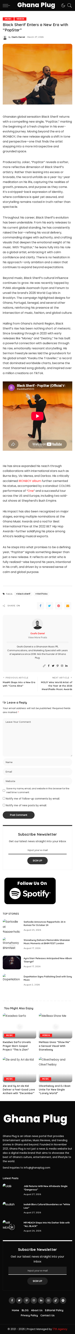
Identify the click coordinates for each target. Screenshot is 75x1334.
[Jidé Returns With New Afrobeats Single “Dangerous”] (12, 1190)
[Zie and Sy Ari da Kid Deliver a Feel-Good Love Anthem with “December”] (19, 1069)
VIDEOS (20, 19)
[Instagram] (62, 666)
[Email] (67, 605)
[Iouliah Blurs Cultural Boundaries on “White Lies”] (12, 1209)
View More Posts (37, 637)
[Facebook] (40, 605)
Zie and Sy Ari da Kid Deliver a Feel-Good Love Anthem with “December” (19, 1089)
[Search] (68, 5)
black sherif (24, 593)
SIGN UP (37, 860)
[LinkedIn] (66, 666)
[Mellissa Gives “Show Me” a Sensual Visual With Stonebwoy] (55, 1025)
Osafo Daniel (18, 37)
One (31, 491)
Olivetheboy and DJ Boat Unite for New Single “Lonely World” (54, 1089)
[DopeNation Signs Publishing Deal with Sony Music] (12, 981)
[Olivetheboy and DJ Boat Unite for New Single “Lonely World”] (55, 1069)
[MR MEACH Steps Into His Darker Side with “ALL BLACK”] (12, 1227)
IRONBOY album (29, 481)
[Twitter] (49, 605)
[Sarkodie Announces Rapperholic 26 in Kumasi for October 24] (12, 926)
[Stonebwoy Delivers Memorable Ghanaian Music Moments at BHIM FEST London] (12, 944)
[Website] (44, 666)
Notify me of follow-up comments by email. (33, 798)
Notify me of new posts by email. (26, 805)
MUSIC (8, 19)
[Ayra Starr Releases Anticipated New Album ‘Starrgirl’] (12, 962)
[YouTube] (48, 1300)
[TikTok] (55, 1300)
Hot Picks (42, 593)
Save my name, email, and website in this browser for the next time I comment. (37, 790)
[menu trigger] (7, 5)
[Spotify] (63, 1300)
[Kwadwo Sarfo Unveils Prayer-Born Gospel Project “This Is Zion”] (19, 1025)
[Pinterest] (58, 605)
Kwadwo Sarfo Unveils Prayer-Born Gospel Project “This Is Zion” (17, 1045)
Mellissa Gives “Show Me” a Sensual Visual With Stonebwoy (54, 1045)
